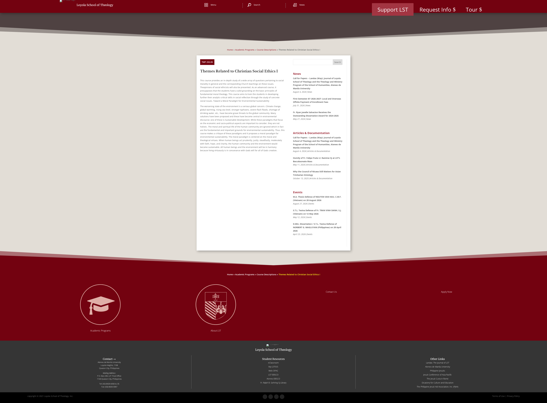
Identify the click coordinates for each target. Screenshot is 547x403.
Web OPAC (273, 370)
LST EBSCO (273, 374)
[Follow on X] (270, 396)
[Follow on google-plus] (276, 396)
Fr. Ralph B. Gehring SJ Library (273, 382)
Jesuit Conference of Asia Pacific (437, 374)
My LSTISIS (273, 366)
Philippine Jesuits (437, 370)
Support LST (392, 9)
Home (230, 49)
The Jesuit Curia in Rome (437, 378)
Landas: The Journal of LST (437, 362)
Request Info (435, 9)
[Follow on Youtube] (282, 396)
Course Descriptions (266, 49)
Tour (472, 9)
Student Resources (273, 359)
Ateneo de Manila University (437, 366)
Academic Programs (244, 49)
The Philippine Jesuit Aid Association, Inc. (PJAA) (437, 386)
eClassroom (273, 362)
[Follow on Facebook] (265, 396)
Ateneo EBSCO (273, 378)
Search (337, 62)
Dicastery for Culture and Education (437, 382)
